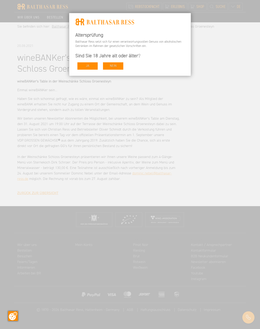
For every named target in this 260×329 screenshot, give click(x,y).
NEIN (113, 65)
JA (87, 65)
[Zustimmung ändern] (13, 316)
